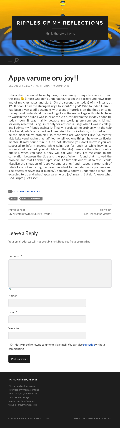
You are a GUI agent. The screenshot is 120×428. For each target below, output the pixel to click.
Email (12, 312)
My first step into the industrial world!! (30, 212)
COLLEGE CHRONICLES (27, 191)
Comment (15, 256)
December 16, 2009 (20, 85)
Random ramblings (32, 198)
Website (13, 328)
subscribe (89, 344)
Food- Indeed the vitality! (97, 212)
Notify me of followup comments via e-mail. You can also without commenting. (56, 346)
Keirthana (43, 85)
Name (12, 295)
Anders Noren (95, 418)
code (14, 198)
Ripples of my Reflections (60, 23)
